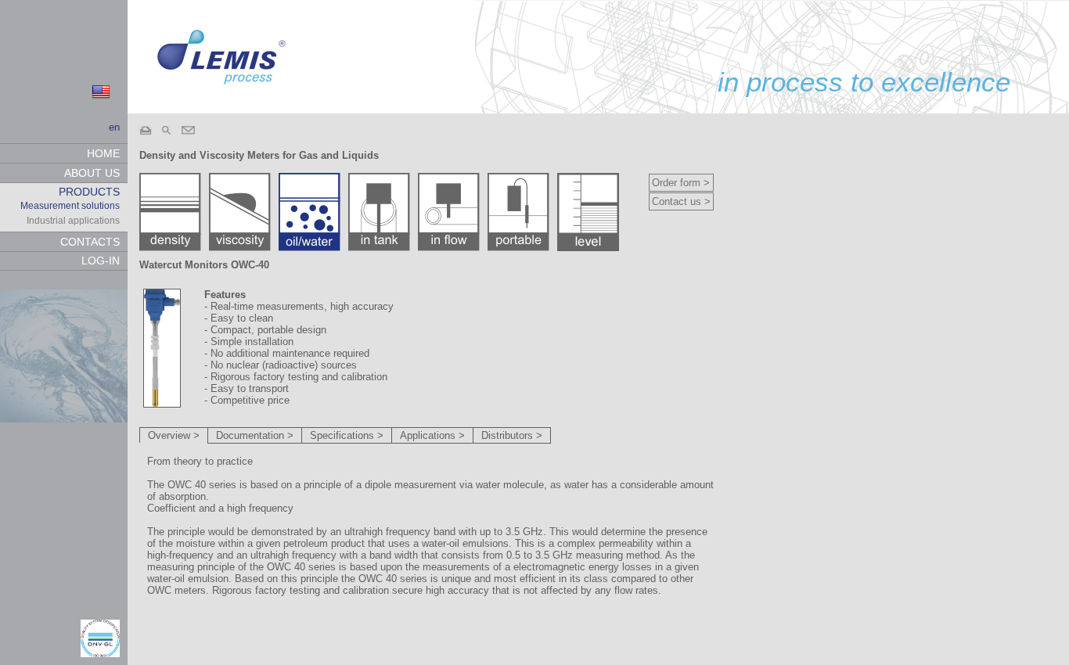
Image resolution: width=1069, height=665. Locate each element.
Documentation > (254, 435)
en (114, 127)
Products (89, 191)
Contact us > (681, 201)
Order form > (681, 183)
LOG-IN (100, 260)
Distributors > (511, 435)
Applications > (432, 435)
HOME (103, 153)
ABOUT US (92, 173)
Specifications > (346, 435)
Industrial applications (73, 220)
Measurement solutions (70, 205)
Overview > (174, 435)
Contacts (90, 241)
